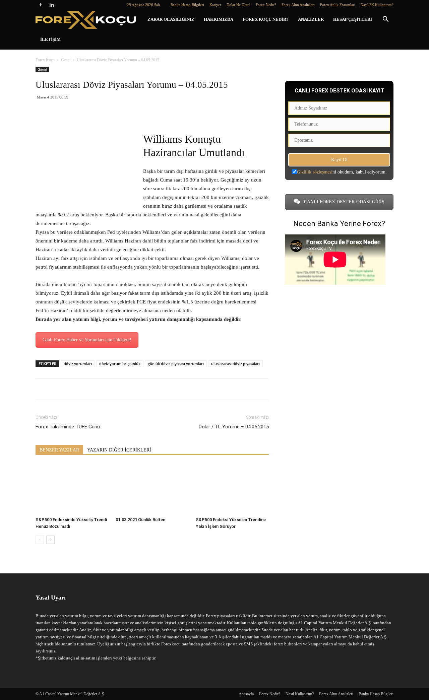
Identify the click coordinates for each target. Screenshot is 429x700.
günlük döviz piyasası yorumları (176, 363)
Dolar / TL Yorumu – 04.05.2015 (234, 427)
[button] (385, 20)
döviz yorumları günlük (119, 363)
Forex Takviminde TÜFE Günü (68, 427)
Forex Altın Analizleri (298, 5)
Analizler (311, 19)
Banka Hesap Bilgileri (187, 5)
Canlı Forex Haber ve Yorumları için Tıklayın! (87, 339)
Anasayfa (246, 694)
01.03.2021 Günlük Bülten (140, 519)
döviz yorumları (78, 363)
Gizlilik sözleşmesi (314, 171)
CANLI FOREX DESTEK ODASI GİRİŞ (343, 201)
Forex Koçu (45, 60)
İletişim (50, 39)
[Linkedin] (52, 4)
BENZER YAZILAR (59, 449)
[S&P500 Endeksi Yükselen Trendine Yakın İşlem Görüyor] (232, 489)
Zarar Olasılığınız (170, 19)
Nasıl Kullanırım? (300, 694)
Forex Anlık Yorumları (337, 5)
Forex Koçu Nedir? (266, 19)
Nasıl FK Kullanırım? (377, 5)
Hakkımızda (218, 19)
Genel (65, 60)
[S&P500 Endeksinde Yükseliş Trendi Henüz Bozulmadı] (72, 489)
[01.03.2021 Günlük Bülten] (152, 489)
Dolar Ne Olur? (238, 5)
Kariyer (215, 5)
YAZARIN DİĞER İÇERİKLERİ (119, 449)
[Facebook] (41, 4)
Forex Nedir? (266, 5)
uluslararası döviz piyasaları (235, 363)
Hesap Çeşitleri (352, 19)
